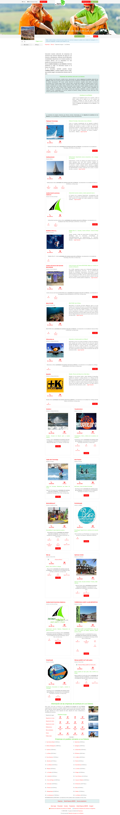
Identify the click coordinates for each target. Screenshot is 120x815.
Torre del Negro (50, 780)
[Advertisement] (32, 98)
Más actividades (49, 730)
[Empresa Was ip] (58, 559)
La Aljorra (77, 757)
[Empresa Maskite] (55, 385)
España (44, 1)
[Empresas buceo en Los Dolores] (82, 722)
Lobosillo (49, 776)
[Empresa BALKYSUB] (55, 314)
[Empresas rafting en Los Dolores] (75, 722)
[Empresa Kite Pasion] (86, 471)
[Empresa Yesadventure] (86, 421)
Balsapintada (50, 791)
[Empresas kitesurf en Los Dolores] (82, 733)
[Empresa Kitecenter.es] (55, 350)
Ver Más (95, 150)
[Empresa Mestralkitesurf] (58, 515)
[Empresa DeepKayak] (58, 672)
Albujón (48, 768)
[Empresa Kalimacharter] (55, 168)
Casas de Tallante (79, 780)
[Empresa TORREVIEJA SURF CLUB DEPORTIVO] (86, 614)
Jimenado (49, 783)
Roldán (76, 791)
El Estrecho (77, 783)
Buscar (95, 36)
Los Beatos (49, 764)
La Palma (49, 753)
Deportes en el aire (50, 718)
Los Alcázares (50, 795)
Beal (76, 787)
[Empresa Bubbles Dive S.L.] (55, 241)
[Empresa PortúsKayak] (86, 515)
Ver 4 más (71, 737)
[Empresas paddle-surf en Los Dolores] (67, 722)
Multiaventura (49, 727)
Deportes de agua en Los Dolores (76, 813)
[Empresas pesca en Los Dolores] (60, 722)
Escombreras (78, 764)
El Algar (77, 772)
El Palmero (77, 753)
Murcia (52, 44)
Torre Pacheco (78, 776)
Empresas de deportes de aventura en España (60, 808)
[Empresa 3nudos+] (58, 421)
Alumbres (49, 761)
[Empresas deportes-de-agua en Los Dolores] (60, 727)
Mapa (37, 44)
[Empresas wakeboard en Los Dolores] (75, 733)
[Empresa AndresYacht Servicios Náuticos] (58, 614)
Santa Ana (77, 742)
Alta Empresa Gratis (32, 1)
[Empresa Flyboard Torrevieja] (55, 132)
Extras (47, 733)
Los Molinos (78, 795)
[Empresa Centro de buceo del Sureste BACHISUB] (55, 278)
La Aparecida (78, 749)
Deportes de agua (50, 715)
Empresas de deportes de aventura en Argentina (84, 808)
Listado (26, 44)
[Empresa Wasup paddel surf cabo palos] (86, 665)
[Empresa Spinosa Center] (86, 567)
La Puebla (49, 772)
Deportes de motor (50, 724)
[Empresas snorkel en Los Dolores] (67, 733)
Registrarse (86, 1)
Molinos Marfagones (51, 745)
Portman (49, 787)
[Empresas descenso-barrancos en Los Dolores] (82, 727)
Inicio (24, 1)
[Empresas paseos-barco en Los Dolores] (75, 727)
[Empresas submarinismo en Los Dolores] (60, 733)
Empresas (47, 44)
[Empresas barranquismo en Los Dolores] (67, 727)
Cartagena (77, 745)
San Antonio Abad (50, 742)
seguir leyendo (83, 131)
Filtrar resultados (80, 36)
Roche (76, 761)
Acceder (95, 1)
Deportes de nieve (50, 721)
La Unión (77, 768)
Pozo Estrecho (50, 757)
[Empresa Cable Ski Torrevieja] (58, 471)
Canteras (49, 749)
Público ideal (49, 735)
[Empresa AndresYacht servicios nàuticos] (55, 205)
